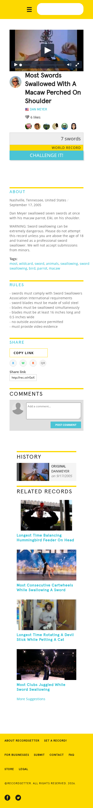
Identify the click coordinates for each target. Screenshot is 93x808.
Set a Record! (55, 740)
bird (32, 268)
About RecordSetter (22, 740)
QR (43, 363)
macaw (54, 268)
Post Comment (65, 425)
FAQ (71, 755)
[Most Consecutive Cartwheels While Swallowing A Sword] (46, 565)
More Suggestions (31, 699)
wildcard (26, 263)
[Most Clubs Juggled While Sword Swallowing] (46, 664)
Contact (57, 755)
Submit (39, 755)
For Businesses (17, 755)
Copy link (24, 353)
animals (52, 263)
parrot (42, 268)
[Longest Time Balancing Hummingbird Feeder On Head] (46, 515)
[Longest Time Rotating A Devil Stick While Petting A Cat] (46, 614)
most (13, 263)
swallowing (69, 263)
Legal (23, 769)
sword (39, 263)
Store (9, 769)
